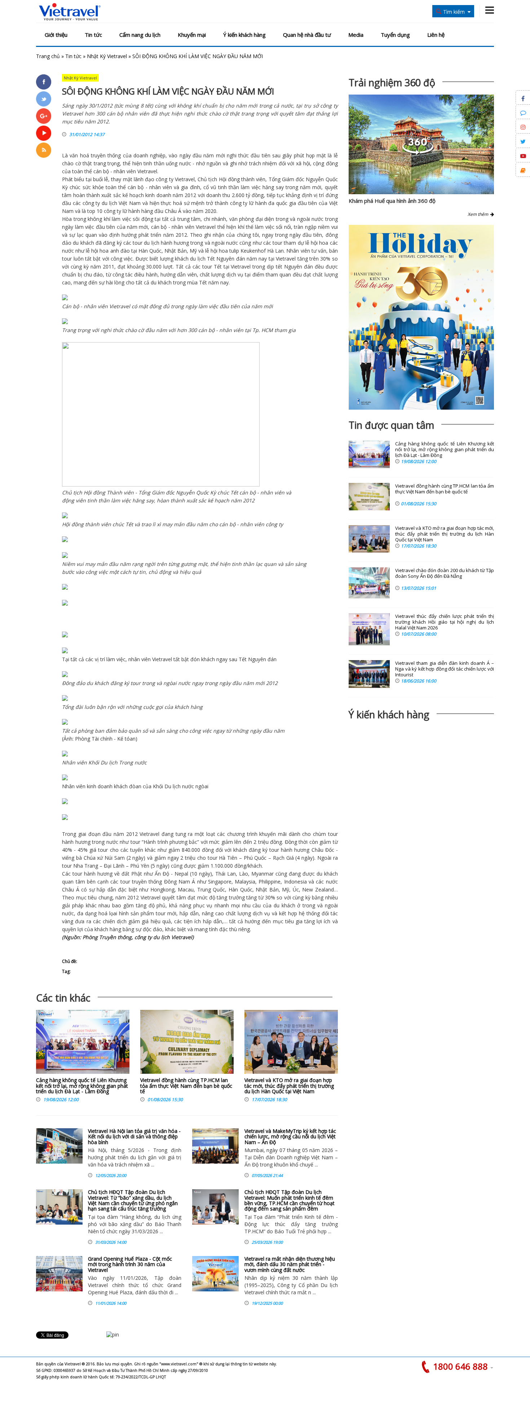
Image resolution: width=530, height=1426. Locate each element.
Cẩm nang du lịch (139, 34)
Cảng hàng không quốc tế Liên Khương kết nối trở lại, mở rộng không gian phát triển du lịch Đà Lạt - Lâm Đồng (82, 1086)
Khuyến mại (192, 34)
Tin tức (93, 34)
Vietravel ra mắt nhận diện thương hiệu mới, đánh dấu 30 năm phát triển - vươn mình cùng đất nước (289, 1264)
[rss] (43, 150)
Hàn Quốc (150, 250)
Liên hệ (436, 34)
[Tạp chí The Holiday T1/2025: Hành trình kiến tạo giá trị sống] (421, 317)
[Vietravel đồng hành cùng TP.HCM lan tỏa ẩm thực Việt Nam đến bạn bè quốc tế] (187, 1043)
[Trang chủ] (69, 12)
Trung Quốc (211, 889)
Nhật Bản (175, 250)
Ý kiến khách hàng (244, 34)
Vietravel (147, 171)
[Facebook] (43, 82)
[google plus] (43, 115)
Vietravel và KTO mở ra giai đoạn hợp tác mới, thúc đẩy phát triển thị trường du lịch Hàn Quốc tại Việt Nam (289, 1086)
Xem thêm (479, 214)
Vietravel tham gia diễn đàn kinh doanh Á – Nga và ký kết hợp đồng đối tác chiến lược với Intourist (444, 669)
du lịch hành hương (166, 242)
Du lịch (109, 762)
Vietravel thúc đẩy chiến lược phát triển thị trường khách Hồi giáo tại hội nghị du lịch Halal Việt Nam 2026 (444, 622)
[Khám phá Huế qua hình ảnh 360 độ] (417, 152)
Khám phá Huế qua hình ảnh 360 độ (392, 200)
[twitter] (43, 98)
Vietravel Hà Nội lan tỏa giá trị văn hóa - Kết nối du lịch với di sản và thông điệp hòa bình (134, 1137)
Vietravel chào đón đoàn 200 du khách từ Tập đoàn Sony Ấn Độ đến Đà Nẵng (444, 573)
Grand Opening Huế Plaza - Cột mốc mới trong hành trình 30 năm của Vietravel (130, 1264)
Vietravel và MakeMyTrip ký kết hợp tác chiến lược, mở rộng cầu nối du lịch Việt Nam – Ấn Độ (290, 1137)
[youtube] (43, 133)
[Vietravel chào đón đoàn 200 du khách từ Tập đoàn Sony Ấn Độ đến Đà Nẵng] (369, 582)
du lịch (109, 203)
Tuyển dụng (395, 34)
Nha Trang (85, 865)
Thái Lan (225, 873)
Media (355, 34)
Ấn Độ (162, 873)
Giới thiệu (56, 34)
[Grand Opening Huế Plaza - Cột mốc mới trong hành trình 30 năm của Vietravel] (59, 1273)
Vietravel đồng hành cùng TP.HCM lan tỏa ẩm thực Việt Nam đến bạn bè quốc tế (186, 1086)
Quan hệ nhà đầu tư (307, 34)
